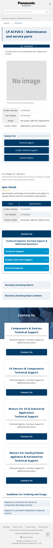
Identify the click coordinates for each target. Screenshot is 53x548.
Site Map (6, 527)
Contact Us (26, 352)
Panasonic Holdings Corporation (27, 533)
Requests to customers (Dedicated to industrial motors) (25, 511)
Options (6, 23)
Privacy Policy (30, 527)
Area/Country (28, 537)
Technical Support (26, 142)
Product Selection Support (26, 150)
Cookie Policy (43, 527)
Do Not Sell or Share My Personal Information (26, 530)
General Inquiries (27, 158)
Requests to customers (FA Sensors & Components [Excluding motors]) (21, 503)
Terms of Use (18, 527)
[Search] (46, 11)
